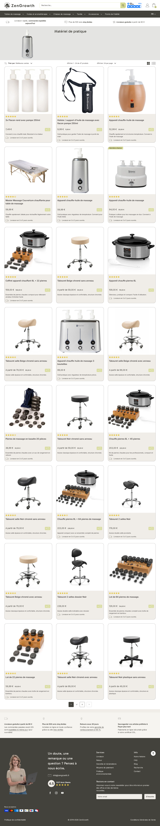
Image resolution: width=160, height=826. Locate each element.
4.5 (51, 784)
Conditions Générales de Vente (143, 820)
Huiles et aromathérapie (37, 14)
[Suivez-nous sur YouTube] (62, 793)
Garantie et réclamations (106, 764)
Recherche (138, 768)
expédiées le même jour (18, 730)
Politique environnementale (103, 772)
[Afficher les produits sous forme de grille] (148, 63)
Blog (136, 764)
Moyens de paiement (105, 768)
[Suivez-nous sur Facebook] (50, 793)
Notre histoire (139, 756)
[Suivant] (89, 704)
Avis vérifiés (58, 730)
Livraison (100, 756)
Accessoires (93, 14)
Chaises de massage (62, 14)
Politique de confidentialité (15, 820)
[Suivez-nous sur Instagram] (56, 793)
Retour (99, 760)
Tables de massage (12, 14)
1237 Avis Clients (63, 782)
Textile (80, 14)
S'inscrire (150, 796)
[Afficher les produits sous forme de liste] (154, 63)
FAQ (135, 760)
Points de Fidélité (112, 14)
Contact (137, 771)
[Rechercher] (123, 5)
